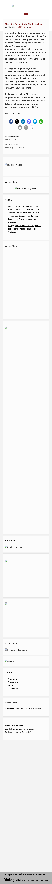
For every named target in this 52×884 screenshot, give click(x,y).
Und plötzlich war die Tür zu (26, 206)
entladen (26, 880)
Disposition (13, 689)
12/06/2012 (21, 27)
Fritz (10, 209)
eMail (18, 880)
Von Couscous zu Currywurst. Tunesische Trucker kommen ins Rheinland (24, 219)
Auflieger (8, 875)
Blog (45, 875)
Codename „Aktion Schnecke (17, 732)
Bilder (40, 875)
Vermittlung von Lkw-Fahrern (17, 709)
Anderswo (12, 679)
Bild (35, 874)
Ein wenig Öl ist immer (14, 147)
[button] (11, 121)
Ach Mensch (10, 139)
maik (30, 27)
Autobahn (18, 874)
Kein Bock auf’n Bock (14, 726)
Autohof (28, 875)
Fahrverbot (35, 880)
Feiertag (44, 880)
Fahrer (11, 685)
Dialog (9, 880)
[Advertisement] (26, 283)
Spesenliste (13, 682)
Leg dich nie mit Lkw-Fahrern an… (19, 729)
